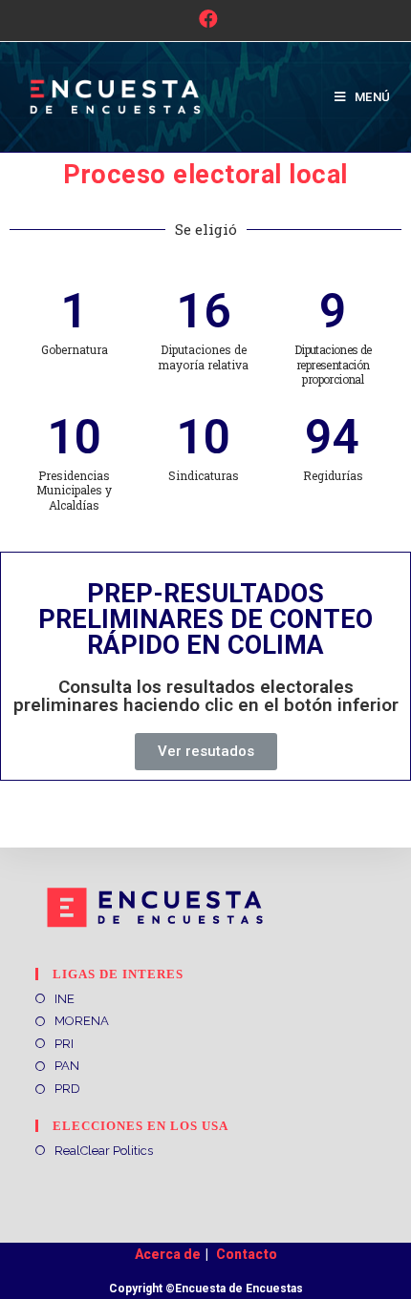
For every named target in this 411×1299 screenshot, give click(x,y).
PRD (67, 1088)
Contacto (246, 1254)
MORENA (81, 1021)
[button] (206, 751)
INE (64, 999)
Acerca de (168, 1254)
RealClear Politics (103, 1150)
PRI (64, 1044)
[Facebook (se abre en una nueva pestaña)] (205, 19)
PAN (66, 1065)
